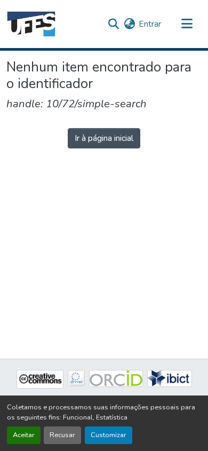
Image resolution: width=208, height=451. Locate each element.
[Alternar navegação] (187, 24)
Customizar (108, 435)
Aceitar (24, 435)
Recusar (62, 435)
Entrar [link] (150, 24)
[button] (31, 24)
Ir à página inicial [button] (104, 138)
